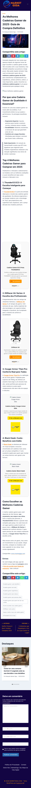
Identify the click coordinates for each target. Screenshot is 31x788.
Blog (4, 13)
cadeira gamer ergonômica (10, 590)
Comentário (7, 703)
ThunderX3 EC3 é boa (9, 615)
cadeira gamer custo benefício (11, 584)
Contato (23, 765)
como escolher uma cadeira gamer (12, 605)
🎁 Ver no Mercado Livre (15, 418)
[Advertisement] (15, 224)
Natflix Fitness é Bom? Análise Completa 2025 (7, 627)
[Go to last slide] (4, 665)
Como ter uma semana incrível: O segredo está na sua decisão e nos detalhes (14, 671)
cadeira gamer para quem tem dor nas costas (13, 601)
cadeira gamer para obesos (10, 594)
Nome (5, 729)
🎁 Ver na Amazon (15, 281)
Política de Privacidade (12, 765)
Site (4, 744)
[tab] (12, 684)
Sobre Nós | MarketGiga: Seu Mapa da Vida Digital (15, 769)
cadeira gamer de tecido (9, 587)
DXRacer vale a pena (9, 609)
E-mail (5, 736)
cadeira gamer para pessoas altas (12, 597)
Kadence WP (20, 783)
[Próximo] (26, 665)
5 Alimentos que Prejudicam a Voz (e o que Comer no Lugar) (23, 628)
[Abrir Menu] (27, 4)
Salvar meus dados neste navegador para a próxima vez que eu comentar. (15, 749)
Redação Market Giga (10, 32)
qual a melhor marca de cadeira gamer (13, 612)
